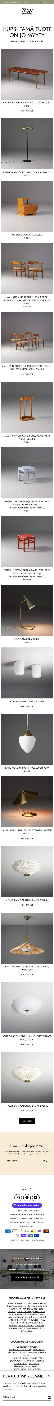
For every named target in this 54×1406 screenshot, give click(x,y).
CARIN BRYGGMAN (17, 1328)
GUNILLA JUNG (24, 1317)
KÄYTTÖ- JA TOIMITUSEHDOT (20, 1222)
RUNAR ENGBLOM (29, 1323)
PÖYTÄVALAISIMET (18, 1361)
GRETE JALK (39, 1325)
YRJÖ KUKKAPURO (30, 1309)
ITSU (40, 1358)
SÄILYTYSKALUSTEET (22, 1366)
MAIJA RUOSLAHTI (26, 1325)
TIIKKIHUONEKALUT (17, 1350)
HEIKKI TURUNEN (32, 1320)
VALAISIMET (38, 1361)
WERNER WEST (38, 1317)
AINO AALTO (34, 1306)
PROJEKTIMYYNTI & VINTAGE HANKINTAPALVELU (27, 1215)
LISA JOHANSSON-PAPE (18, 1306)
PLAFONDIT (17, 1358)
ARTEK (28, 1350)
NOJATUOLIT (34, 1363)
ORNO (30, 1352)
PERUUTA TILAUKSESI (36, 1218)
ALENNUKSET (21, 1347)
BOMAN (23, 1352)
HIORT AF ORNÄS (16, 1314)
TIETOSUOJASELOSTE (27, 1226)
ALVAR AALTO (13, 1303)
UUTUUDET (33, 1347)
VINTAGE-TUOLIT (20, 1363)
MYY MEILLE (33, 1211)
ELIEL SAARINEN (31, 1314)
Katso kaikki (27, 1121)
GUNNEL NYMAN (24, 1312)
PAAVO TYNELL (26, 1303)
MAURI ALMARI (40, 1303)
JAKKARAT (35, 1366)
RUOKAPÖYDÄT (34, 1369)
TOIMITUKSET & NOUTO (18, 1218)
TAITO (29, 1361)
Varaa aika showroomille (27, 1277)
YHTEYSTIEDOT (21, 1211)
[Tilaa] (49, 1397)
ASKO (36, 1352)
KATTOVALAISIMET (30, 1358)
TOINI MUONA (33, 1328)
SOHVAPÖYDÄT (20, 1369)
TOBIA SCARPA (39, 1312)
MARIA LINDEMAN (16, 1320)
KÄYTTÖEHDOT (38, 1222)
